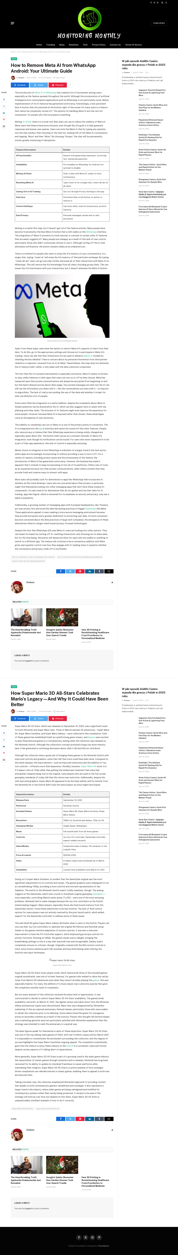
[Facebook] (4, 99)
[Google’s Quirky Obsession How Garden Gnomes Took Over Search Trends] (62, 617)
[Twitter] (4, 106)
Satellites (73, 45)
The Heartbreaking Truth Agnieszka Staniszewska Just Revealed (26, 633)
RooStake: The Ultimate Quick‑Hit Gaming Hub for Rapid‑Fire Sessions (150, 137)
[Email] (4, 126)
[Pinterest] (4, 119)
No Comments (46, 78)
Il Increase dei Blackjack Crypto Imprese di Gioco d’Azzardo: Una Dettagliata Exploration (153, 209)
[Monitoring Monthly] (89, 23)
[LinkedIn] (4, 112)
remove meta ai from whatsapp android (28, 561)
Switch (69, 1046)
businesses (90, 508)
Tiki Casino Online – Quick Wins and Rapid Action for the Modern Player (153, 167)
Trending (50, 45)
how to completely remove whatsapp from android (33, 557)
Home (39, 45)
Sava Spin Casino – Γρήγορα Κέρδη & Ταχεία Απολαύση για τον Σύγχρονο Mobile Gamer (152, 194)
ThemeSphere (103, 1246)
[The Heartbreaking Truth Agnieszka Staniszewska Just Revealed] (27, 617)
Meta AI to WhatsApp (46, 92)
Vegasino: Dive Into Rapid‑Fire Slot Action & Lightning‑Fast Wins (152, 92)
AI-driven (27, 121)
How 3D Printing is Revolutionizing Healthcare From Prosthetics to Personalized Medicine (95, 634)
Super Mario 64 (88, 766)
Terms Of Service (133, 45)
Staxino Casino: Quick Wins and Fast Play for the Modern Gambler (153, 107)
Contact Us (115, 45)
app (41, 428)
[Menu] (12, 23)
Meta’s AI (88, 356)
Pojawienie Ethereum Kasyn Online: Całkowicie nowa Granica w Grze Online (151, 122)
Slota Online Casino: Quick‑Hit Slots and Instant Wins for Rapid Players (152, 152)
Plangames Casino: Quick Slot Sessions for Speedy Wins (152, 180)
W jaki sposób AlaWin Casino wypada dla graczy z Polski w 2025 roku (143, 65)
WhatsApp (91, 232)
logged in (29, 661)
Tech (85, 45)
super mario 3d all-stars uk (47, 1109)
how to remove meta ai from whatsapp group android (80, 557)
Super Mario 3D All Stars (22, 1109)
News (62, 45)
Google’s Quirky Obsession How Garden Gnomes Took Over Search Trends (59, 633)
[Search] (162, 2)
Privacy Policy (98, 45)
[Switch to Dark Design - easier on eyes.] (166, 3)
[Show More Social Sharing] (70, 85)
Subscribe (159, 23)
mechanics (98, 894)
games (96, 980)
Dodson (21, 78)
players (91, 737)
